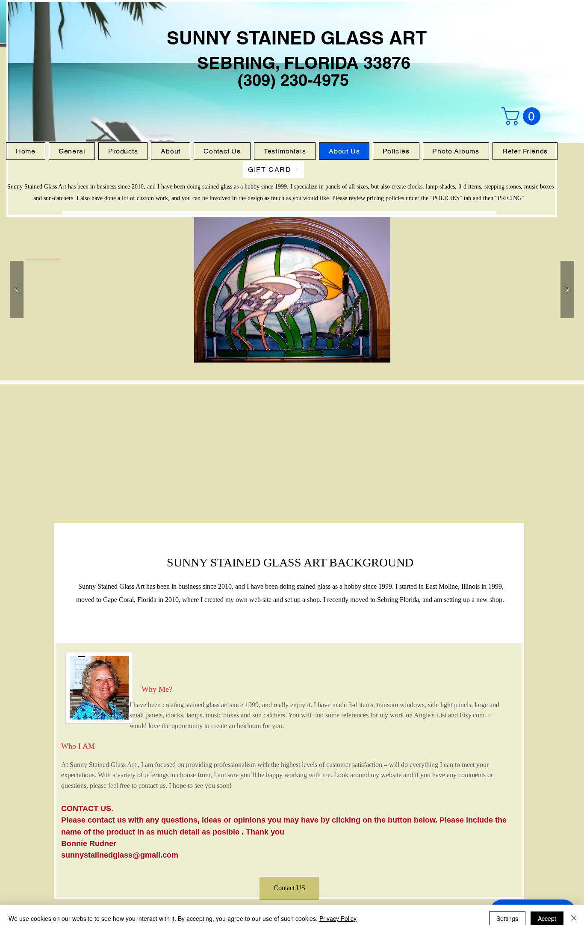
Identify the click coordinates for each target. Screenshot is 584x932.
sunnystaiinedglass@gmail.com (119, 855)
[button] (523, 116)
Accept (547, 918)
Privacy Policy (338, 918)
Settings (507, 918)
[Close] (574, 918)
